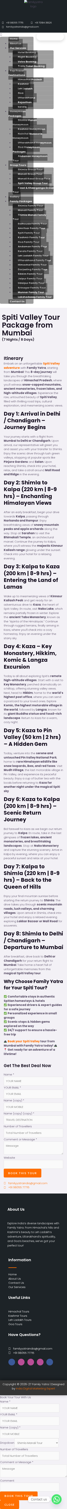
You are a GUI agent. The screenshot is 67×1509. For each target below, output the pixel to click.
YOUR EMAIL (12, 1087)
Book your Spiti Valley (24, 1041)
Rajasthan (25, 102)
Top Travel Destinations (16, 73)
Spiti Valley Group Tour (33, 183)
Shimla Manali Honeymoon (25, 122)
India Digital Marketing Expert (35, 1388)
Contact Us (17, 301)
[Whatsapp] (57, 1499)
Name (9, 1074)
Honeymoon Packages (17, 114)
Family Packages (21, 201)
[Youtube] (30, 1362)
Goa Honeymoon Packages (26, 149)
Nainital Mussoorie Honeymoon (27, 136)
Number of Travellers (18, 1126)
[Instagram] (21, 1362)
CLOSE (9, 1504)
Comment (7, 1481)
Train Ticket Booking (31, 66)
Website (9, 1158)
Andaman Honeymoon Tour (30, 158)
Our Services (18, 48)
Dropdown (7, 1443)
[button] (17, 35)
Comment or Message (20, 1139)
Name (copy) (14, 1100)
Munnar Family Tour (31, 292)
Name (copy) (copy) (19, 1113)
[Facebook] (11, 1362)
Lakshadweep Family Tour (35, 297)
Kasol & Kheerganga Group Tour (33, 190)
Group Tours (18, 165)
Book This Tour (22, 1173)
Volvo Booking (27, 61)
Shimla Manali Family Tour (29, 217)
